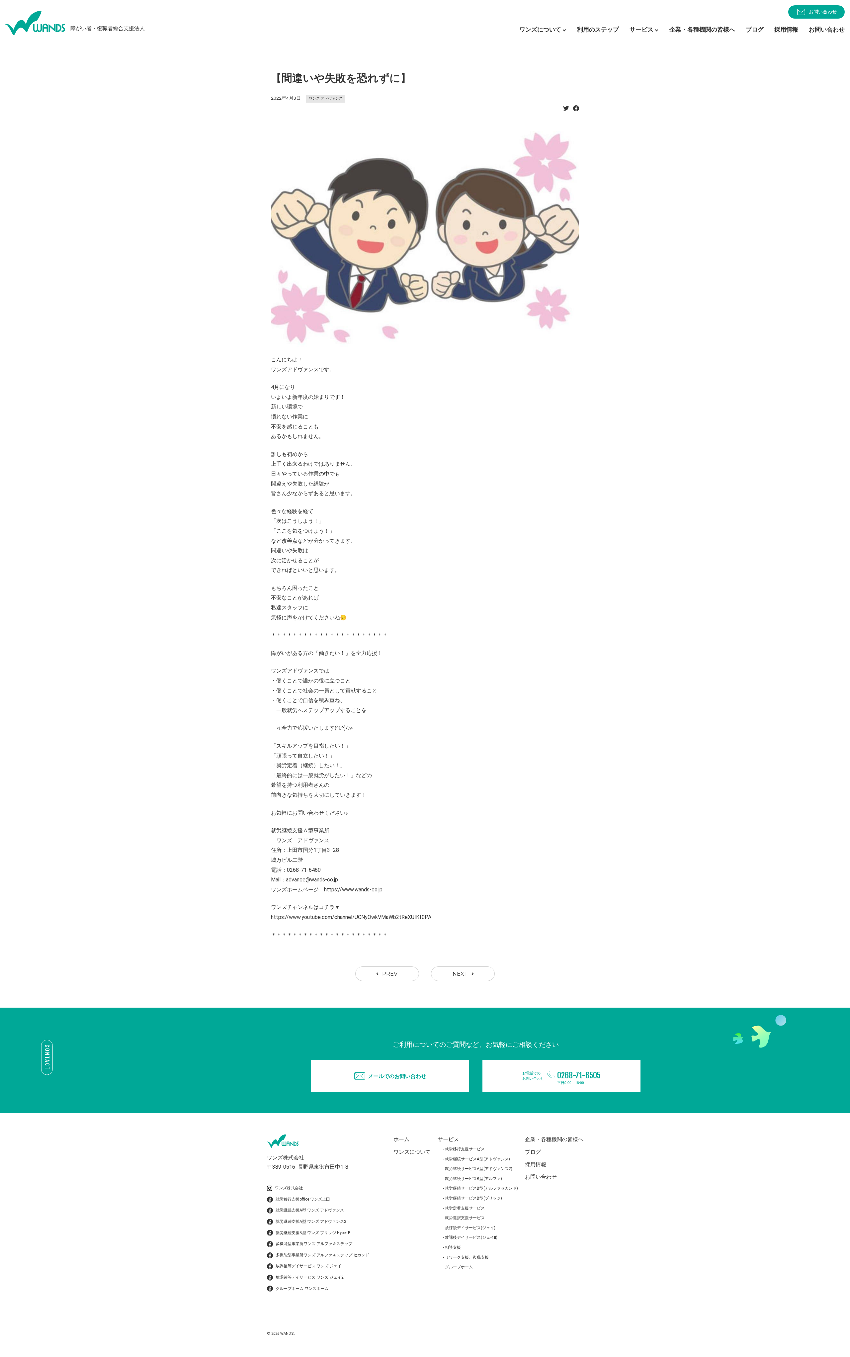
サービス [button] (641, 29)
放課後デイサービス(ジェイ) (470, 1227)
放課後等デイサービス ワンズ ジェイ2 (310, 1277)
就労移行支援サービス (465, 1149)
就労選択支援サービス (465, 1218)
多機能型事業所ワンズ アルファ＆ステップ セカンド (322, 1255)
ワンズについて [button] (540, 29)
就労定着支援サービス (465, 1208)
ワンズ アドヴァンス (326, 98)
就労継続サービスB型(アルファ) (473, 1178)
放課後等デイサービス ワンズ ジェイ (308, 1266)
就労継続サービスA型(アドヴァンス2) (478, 1168)
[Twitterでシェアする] (566, 110)
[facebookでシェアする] (576, 110)
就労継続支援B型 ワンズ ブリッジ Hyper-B (313, 1232)
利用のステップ (598, 29)
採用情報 (786, 29)
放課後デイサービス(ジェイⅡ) (471, 1237)
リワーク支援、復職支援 (467, 1257)
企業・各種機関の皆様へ (702, 29)
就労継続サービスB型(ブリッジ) (473, 1198)
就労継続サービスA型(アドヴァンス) (477, 1159)
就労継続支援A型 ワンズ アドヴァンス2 (311, 1221)
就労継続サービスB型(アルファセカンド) (481, 1188)
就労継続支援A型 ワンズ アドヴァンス (310, 1210)
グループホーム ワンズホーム (302, 1288)
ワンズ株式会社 (289, 1188)
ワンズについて (412, 1152)
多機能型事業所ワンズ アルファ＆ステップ (314, 1243)
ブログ (755, 29)
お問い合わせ (823, 11)
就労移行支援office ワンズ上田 (303, 1199)
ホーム (401, 1139)
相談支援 (453, 1247)
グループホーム (459, 1267)
